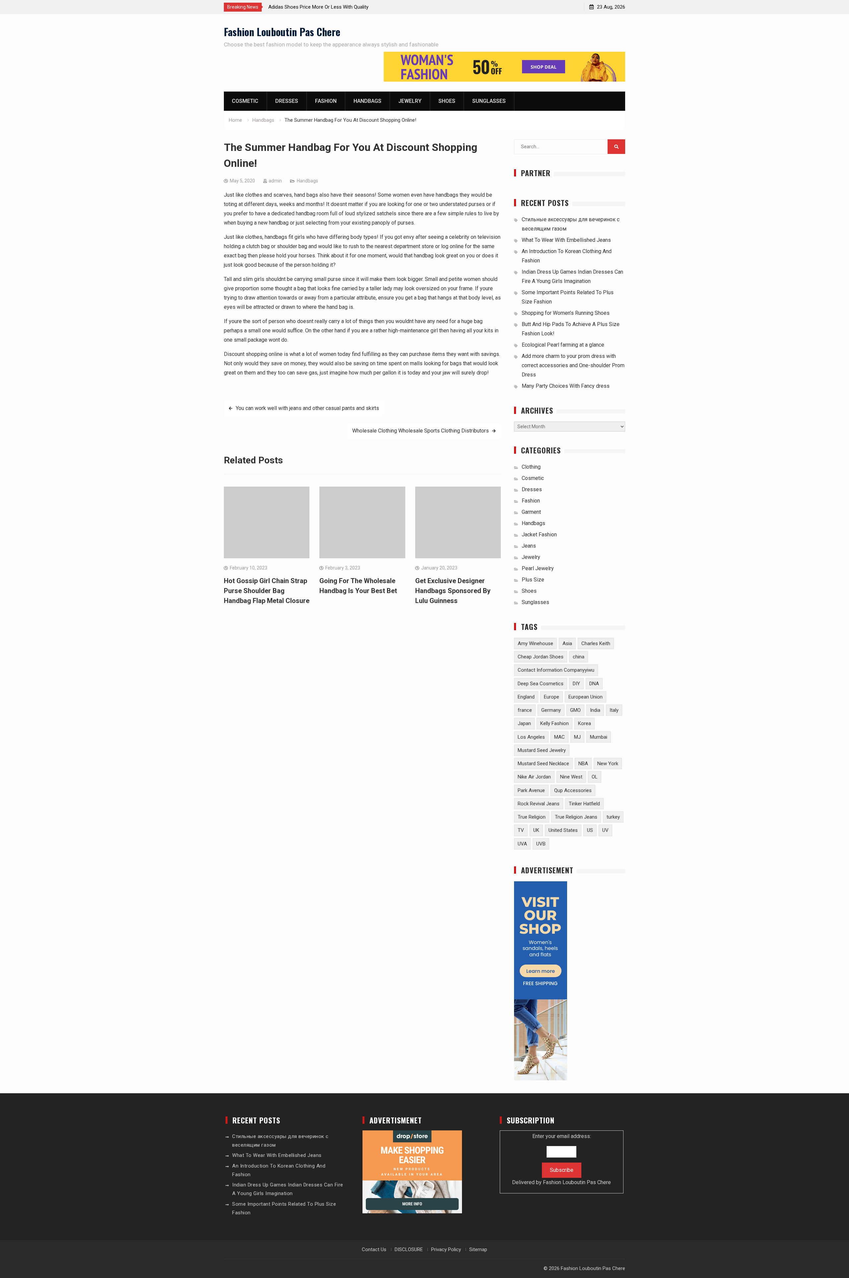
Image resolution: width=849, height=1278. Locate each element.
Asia (567, 643)
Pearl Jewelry (538, 568)
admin (275, 180)
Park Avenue (531, 790)
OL (595, 777)
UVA (522, 844)
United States (563, 830)
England (526, 697)
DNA (594, 684)
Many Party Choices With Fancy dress (566, 386)
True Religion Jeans (576, 817)
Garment (531, 512)
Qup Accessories (573, 790)
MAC (559, 737)
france (525, 710)
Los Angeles (531, 737)
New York (607, 764)
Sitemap (478, 1249)
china (578, 657)
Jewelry (410, 101)
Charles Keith (595, 643)
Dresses (286, 101)
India (595, 710)
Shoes (446, 101)
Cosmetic (245, 101)
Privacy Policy (446, 1249)
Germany (551, 710)
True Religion (532, 817)
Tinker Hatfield (584, 804)
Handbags (367, 101)
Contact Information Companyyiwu (556, 670)
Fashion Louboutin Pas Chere (282, 31)
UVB (541, 844)
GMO (575, 710)
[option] (328, 7)
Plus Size (533, 579)
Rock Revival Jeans (538, 804)
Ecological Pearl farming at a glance (563, 345)
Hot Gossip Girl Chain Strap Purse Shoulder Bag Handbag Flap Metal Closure (266, 591)
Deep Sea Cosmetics (540, 684)
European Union (585, 697)
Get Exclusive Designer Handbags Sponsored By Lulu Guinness (452, 591)
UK (536, 830)
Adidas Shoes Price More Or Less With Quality (318, 7)
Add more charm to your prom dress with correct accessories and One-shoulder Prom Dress (573, 365)
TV (521, 830)
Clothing (531, 467)
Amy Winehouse (535, 643)
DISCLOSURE (409, 1249)
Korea (584, 723)
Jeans (529, 546)
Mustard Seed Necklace (543, 764)
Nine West (571, 777)
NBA (583, 764)
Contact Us (374, 1249)
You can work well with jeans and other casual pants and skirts (307, 408)
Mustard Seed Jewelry (542, 750)
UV (605, 830)
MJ (577, 737)
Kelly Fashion (554, 723)
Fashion (326, 101)
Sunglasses (489, 101)
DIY (576, 684)
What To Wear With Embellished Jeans (566, 240)
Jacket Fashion (539, 534)
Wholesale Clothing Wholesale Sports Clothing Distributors (420, 431)
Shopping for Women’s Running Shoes (566, 313)
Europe (551, 697)
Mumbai (598, 737)
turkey (613, 817)
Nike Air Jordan (534, 777)
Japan (524, 723)
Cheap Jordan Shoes (540, 657)
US (590, 830)
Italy (614, 710)
